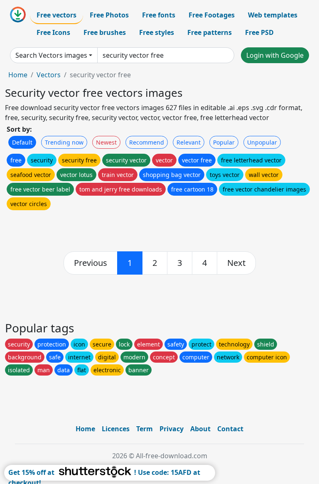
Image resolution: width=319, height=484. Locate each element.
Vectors (49, 74)
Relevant (189, 142)
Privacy (172, 428)
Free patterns (209, 32)
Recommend (146, 142)
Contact (230, 428)
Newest (106, 142)
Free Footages (212, 15)
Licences (116, 428)
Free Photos (109, 15)
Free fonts (158, 15)
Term (144, 428)
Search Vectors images (51, 55)
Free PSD (259, 32)
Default (22, 142)
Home (17, 74)
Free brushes (104, 32)
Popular (224, 142)
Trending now (64, 142)
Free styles (156, 32)
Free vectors (56, 15)
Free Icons (53, 32)
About (200, 428)
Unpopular (262, 142)
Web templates (272, 15)
